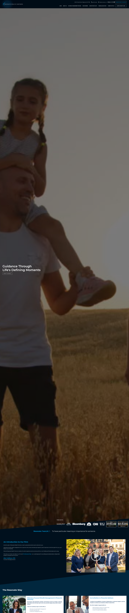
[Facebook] (112, 2)
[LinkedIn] (109, 2)
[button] (60, 6)
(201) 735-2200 (95, 2)
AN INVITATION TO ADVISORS (121, 2)
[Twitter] (108, 2)
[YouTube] (111, 2)
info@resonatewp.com (103, 2)
